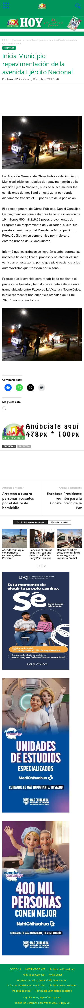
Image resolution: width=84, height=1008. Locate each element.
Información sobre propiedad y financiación (42, 980)
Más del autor (59, 522)
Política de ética (21, 990)
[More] (66, 101)
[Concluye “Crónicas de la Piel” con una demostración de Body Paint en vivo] (42, 538)
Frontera (17, 40)
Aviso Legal (55, 974)
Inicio (5, 40)
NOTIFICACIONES (35, 969)
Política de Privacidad (62, 969)
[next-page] (45, 565)
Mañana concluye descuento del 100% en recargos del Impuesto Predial (68, 554)
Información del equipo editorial (26, 985)
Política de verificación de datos (53, 990)
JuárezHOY (13, 79)
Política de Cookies (33, 974)
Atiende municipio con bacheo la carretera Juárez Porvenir (13, 554)
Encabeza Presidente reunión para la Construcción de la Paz (64, 500)
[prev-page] (39, 565)
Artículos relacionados (30, 522)
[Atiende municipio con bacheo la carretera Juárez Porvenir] (14, 538)
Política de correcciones (63, 985)
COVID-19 (15, 969)
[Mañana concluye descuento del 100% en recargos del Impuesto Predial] (69, 538)
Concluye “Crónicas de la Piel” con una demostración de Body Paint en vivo (41, 554)
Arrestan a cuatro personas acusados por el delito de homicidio (18, 500)
